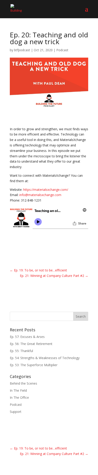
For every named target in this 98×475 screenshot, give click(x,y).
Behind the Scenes (23, 383)
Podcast (62, 50)
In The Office (19, 397)
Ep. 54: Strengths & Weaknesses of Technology (45, 358)
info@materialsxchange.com (40, 195)
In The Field (18, 390)
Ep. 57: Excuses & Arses (27, 337)
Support (15, 411)
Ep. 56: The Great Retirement (31, 344)
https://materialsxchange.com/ (45, 189)
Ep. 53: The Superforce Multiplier (33, 365)
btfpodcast (22, 50)
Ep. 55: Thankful (21, 351)
